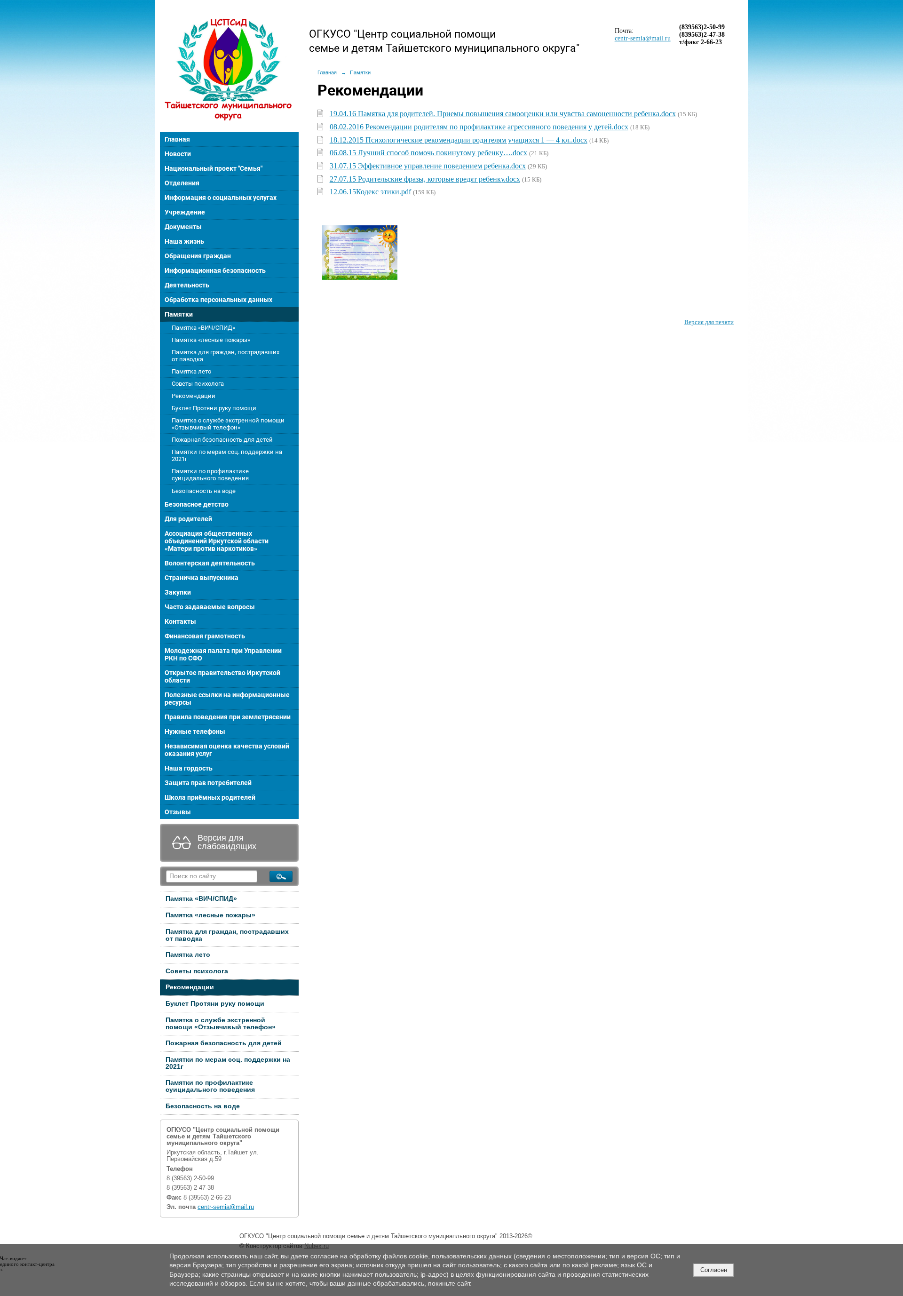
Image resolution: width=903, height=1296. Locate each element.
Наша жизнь (184, 241)
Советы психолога (198, 383)
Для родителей (188, 519)
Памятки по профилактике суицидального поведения (210, 475)
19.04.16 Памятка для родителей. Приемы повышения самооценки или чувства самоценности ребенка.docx (503, 114)
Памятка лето (191, 371)
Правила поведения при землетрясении (228, 717)
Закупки (178, 592)
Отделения (182, 183)
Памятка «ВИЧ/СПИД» (203, 327)
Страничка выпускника (201, 577)
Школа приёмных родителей (210, 797)
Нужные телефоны (195, 731)
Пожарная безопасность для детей (222, 439)
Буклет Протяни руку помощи (214, 408)
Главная (177, 139)
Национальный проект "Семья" (213, 168)
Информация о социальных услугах (221, 197)
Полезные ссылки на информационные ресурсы (227, 698)
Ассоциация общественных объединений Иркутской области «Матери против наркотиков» (217, 541)
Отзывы (178, 812)
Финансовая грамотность (205, 636)
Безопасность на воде (204, 490)
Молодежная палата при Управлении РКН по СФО (223, 654)
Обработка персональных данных (218, 299)
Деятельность (187, 285)
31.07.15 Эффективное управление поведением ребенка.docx (428, 166)
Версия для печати (709, 322)
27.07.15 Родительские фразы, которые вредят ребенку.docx (425, 179)
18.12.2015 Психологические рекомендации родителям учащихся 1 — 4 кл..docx (458, 140)
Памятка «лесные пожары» (211, 339)
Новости (178, 154)
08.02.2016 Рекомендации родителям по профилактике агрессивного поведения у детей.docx (479, 127)
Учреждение (185, 212)
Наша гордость (189, 768)
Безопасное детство (197, 504)
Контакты (180, 621)
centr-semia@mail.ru (226, 1207)
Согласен (713, 1269)
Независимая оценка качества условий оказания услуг (227, 749)
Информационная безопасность (215, 270)
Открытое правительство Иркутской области (222, 676)
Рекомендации (193, 395)
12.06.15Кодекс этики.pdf (370, 192)
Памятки (179, 314)
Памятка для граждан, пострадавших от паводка (225, 356)
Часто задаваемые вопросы (210, 607)
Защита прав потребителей (208, 783)
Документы (183, 227)
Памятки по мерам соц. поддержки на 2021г (227, 455)
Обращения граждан (198, 256)
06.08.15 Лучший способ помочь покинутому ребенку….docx (428, 153)
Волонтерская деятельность (210, 563)
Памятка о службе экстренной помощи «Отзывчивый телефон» (228, 424)
